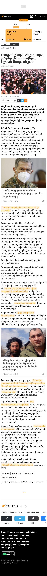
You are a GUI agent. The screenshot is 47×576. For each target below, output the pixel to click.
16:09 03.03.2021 (7, 66)
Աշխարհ (22, 512)
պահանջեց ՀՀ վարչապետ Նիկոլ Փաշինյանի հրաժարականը (19, 290)
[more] (43, 201)
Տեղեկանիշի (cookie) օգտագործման (15, 544)
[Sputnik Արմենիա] (7, 17)
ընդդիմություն (16, 473)
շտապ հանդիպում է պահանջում (17, 464)
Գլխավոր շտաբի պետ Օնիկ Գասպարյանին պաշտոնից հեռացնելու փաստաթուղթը (23, 383)
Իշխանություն (28, 473)
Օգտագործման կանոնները (26, 532)
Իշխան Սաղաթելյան (9, 478)
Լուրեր (9, 34)
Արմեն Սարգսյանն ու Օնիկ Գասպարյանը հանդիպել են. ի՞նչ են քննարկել (22, 193)
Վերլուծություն (34, 512)
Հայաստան (6, 473)
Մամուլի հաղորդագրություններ (18, 535)
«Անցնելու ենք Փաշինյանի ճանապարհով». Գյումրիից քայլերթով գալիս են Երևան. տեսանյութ (20, 365)
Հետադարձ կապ (7, 547)
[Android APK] (8, 553)
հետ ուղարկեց (8, 391)
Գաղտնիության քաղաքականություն (15, 541)
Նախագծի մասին (8, 532)
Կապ (3, 535)
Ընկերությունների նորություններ (13, 538)
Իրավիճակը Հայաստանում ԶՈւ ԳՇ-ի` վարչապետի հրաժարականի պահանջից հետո (24, 482)
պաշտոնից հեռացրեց (24, 303)
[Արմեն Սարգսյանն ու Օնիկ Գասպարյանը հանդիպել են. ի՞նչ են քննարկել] (23, 173)
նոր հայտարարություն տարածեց (17, 403)
